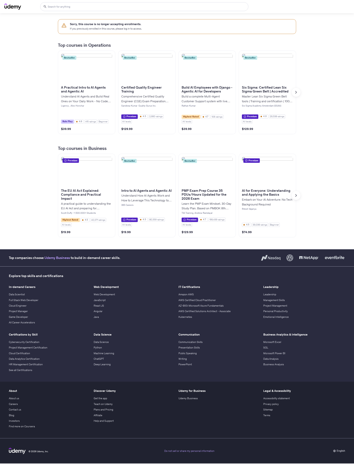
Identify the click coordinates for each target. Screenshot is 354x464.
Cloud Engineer (18, 305)
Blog (11, 415)
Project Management (275, 305)
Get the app (100, 398)
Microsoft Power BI (274, 353)
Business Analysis (273, 364)
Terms (266, 415)
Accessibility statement (276, 398)
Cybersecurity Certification (24, 342)
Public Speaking (187, 353)
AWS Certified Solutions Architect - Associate (204, 311)
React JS (99, 305)
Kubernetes (185, 317)
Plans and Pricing (103, 409)
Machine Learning (104, 353)
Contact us (15, 409)
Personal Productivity (275, 311)
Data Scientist (17, 294)
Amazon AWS (186, 294)
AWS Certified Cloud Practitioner (197, 300)
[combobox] (144, 6)
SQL (265, 347)
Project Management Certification (28, 347)
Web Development (104, 294)
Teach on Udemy (103, 404)
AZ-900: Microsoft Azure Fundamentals (201, 305)
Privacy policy (271, 404)
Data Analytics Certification (24, 358)
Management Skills (274, 300)
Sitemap (268, 409)
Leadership (269, 294)
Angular (98, 311)
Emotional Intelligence (276, 317)
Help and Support (104, 420)
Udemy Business (57, 258)
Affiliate (98, 415)
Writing (182, 358)
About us (14, 398)
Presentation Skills (189, 347)
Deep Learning (102, 364)
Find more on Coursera (22, 426)
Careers (13, 404)
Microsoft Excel (272, 342)
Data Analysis (271, 358)
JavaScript (100, 300)
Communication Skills (190, 342)
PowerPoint (185, 364)
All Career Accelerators (22, 322)
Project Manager (18, 311)
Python (98, 347)
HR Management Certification (26, 364)
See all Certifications (20, 370)
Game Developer (18, 317)
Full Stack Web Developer (23, 300)
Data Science (101, 342)
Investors (14, 420)
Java (96, 317)
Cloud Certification (19, 353)
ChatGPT (99, 358)
